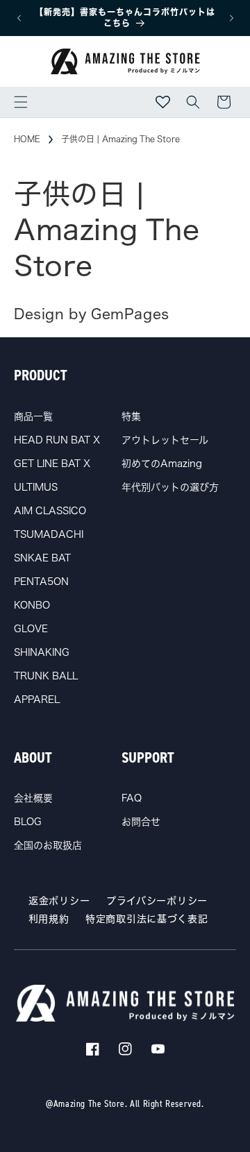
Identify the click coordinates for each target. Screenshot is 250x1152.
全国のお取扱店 (48, 845)
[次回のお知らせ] (231, 18)
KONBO (32, 605)
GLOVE (31, 629)
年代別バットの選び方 (170, 487)
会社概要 (33, 798)
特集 (131, 416)
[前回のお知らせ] (18, 18)
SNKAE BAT (42, 558)
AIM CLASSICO (50, 511)
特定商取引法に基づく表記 (146, 919)
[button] (21, 102)
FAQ (132, 798)
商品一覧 (33, 416)
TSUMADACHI (48, 534)
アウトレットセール (165, 440)
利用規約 (48, 919)
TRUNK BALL (46, 676)
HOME (27, 139)
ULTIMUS (36, 487)
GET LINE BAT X (52, 463)
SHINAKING (41, 652)
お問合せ (141, 822)
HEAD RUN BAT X (57, 440)
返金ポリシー (59, 901)
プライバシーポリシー (157, 901)
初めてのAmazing (162, 463)
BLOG (28, 822)
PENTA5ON (41, 581)
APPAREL (37, 699)
